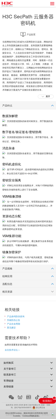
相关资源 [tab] (7, 291)
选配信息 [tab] (7, 284)
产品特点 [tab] (7, 105)
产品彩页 (31, 34)
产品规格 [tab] (7, 268)
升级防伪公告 (13, 320)
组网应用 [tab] (7, 276)
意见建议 (11, 327)
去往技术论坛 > (12, 349)
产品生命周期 (13, 323)
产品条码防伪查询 (15, 316)
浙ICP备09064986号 (23, 407)
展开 (48, 96)
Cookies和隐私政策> (31, 415)
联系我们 (47, 400)
